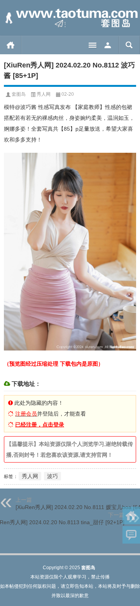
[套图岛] (70, 18)
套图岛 (19, 94)
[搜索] (129, 45)
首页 (10, 45)
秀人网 (44, 94)
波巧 (52, 476)
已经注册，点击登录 (39, 424)
